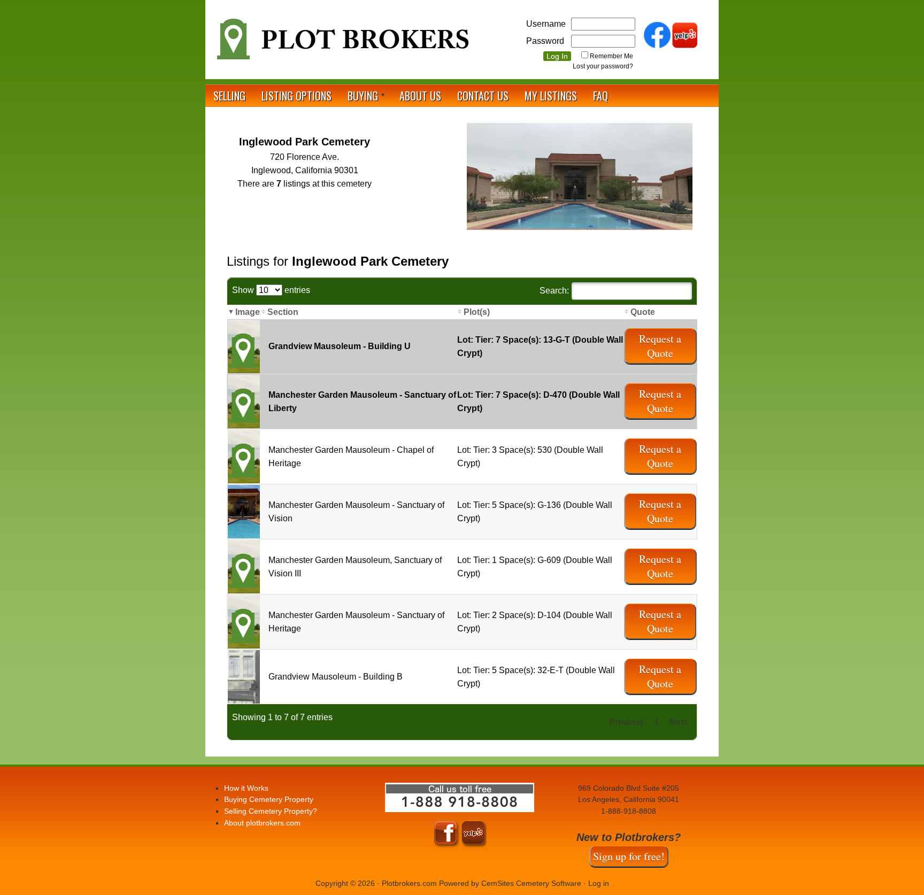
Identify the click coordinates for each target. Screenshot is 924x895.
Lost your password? (603, 66)
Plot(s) (477, 312)
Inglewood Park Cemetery (304, 142)
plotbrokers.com (341, 43)
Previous (626, 722)
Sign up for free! (629, 856)
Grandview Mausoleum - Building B (335, 676)
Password (545, 40)
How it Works (246, 788)
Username (546, 23)
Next (678, 722)
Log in (598, 883)
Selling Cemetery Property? (270, 811)
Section (282, 312)
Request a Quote (660, 345)
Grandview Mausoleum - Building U (339, 346)
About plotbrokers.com (262, 823)
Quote (642, 312)
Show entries (271, 290)
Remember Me (611, 56)
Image (247, 312)
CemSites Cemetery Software (531, 883)
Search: (554, 290)
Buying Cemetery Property (268, 799)
